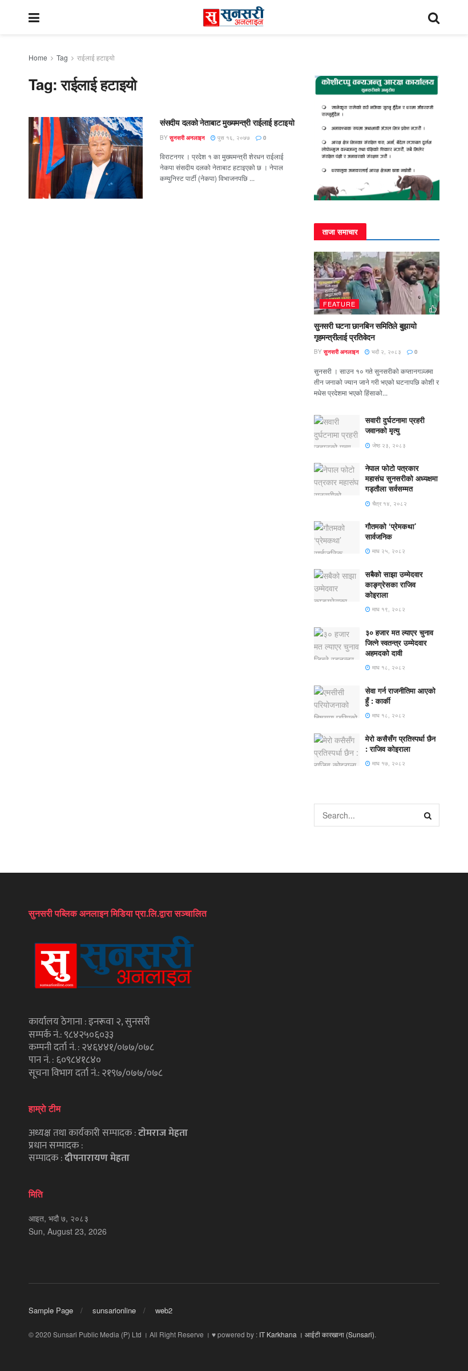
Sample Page (51, 1310)
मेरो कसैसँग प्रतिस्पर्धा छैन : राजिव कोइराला (400, 743)
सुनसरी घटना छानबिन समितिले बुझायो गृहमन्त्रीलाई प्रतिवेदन (365, 331)
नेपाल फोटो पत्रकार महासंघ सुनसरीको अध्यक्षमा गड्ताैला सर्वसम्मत (401, 478)
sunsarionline (114, 1310)
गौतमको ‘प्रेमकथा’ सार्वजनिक (391, 531)
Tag (62, 57)
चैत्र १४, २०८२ (388, 503)
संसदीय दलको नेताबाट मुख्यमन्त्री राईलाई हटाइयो (227, 122)
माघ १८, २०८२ (387, 667)
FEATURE (339, 303)
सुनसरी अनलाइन (187, 138)
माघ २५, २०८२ (387, 551)
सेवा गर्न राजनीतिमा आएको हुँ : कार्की (400, 695)
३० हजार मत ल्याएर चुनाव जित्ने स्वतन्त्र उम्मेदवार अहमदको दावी (399, 642)
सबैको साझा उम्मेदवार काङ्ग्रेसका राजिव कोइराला (394, 584)
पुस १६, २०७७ (233, 138)
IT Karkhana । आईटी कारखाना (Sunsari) (316, 1334)
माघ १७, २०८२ (387, 763)
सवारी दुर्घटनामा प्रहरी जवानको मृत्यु (395, 425)
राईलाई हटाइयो (96, 57)
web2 (163, 1310)
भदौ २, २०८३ (385, 352)
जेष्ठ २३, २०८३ (388, 445)
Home (38, 57)
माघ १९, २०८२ (387, 609)
